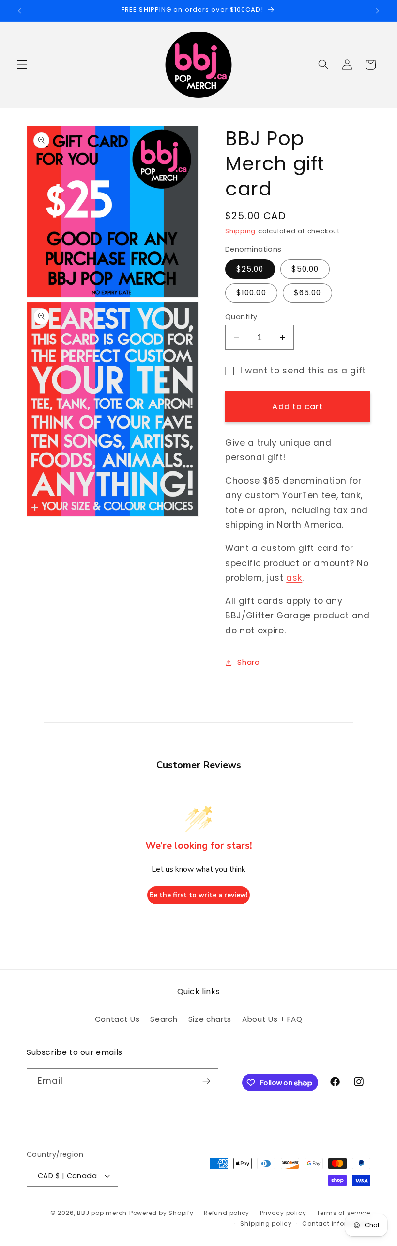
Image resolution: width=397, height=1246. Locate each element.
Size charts (209, 1019)
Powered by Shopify (161, 1213)
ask (294, 577)
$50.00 (305, 269)
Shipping (240, 231)
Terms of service (343, 1213)
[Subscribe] (206, 1081)
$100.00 (251, 293)
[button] (22, 64)
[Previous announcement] (20, 10)
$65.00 (307, 293)
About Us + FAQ (272, 1019)
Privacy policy (283, 1213)
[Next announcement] (377, 10)
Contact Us (117, 1019)
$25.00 (250, 269)
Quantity (241, 317)
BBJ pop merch (102, 1213)
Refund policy (226, 1213)
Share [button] (248, 662)
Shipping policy (266, 1223)
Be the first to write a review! (198, 895)
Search (163, 1019)
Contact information (336, 1223)
